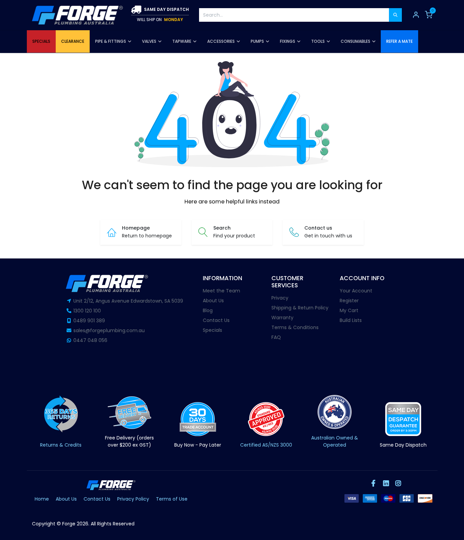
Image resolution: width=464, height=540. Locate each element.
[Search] (395, 15)
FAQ (276, 337)
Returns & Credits (61, 445)
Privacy (279, 297)
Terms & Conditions (295, 327)
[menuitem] (41, 41)
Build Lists (351, 320)
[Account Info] (416, 15)
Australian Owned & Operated (334, 441)
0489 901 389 (89, 320)
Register (349, 300)
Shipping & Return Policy (299, 307)
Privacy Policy (133, 499)
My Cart (349, 310)
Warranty (282, 317)
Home (42, 499)
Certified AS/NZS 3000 (266, 445)
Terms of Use (172, 499)
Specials (212, 330)
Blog (208, 310)
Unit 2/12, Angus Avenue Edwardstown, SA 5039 (128, 301)
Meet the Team (221, 290)
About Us (213, 300)
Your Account (356, 290)
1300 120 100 (87, 310)
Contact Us (216, 320)
